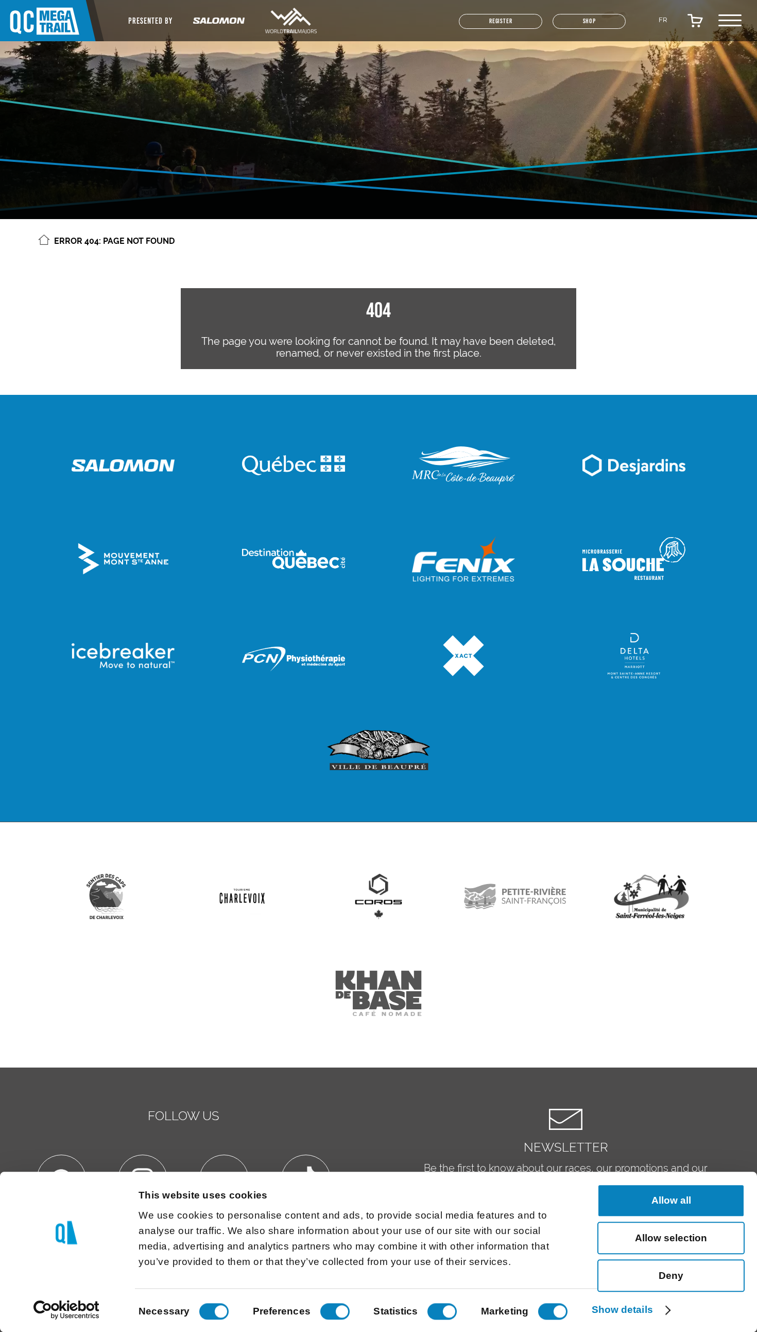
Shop (580, 26)
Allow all (671, 1200)
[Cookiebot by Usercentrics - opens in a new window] (67, 1310)
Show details (622, 1309)
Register (468, 26)
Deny (671, 1275)
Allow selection (671, 1238)
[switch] (335, 1311)
